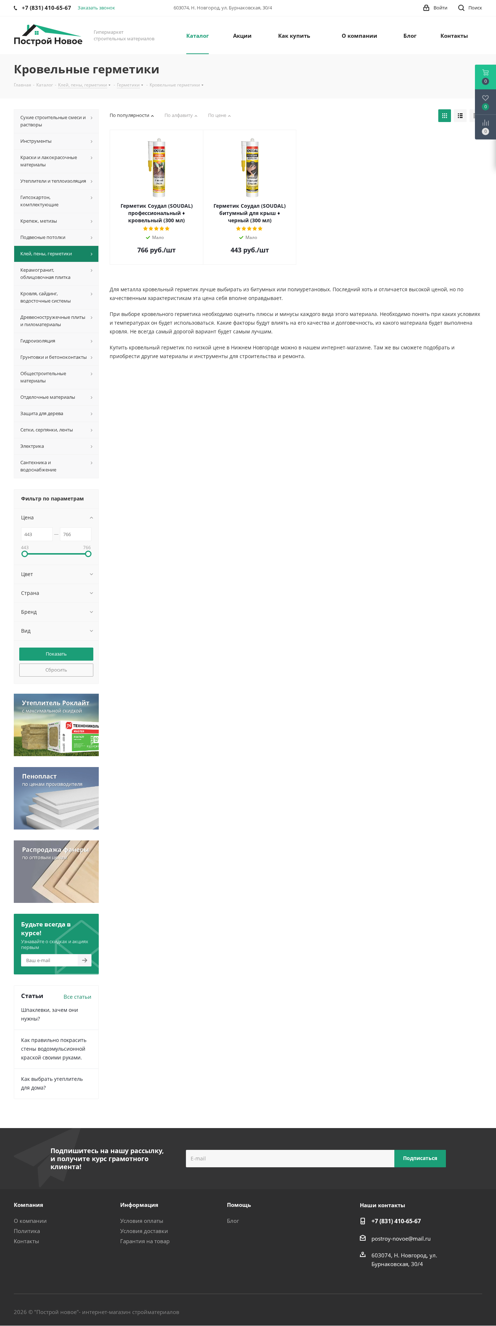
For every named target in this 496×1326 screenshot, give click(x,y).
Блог (233, 1220)
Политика (27, 1230)
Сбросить (56, 669)
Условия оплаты (141, 1220)
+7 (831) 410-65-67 (396, 1221)
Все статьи (78, 996)
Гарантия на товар (145, 1241)
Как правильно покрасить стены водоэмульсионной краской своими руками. (53, 1049)
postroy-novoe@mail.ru (401, 1238)
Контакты (26, 1241)
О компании (30, 1220)
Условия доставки (144, 1230)
